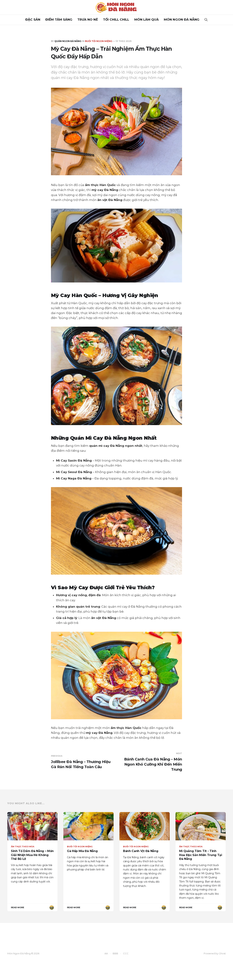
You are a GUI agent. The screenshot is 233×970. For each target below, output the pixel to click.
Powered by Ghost (215, 953)
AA (106, 953)
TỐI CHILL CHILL (116, 19)
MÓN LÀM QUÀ (146, 19)
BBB (115, 953)
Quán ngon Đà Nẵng (67, 41)
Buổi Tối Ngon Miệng (98, 41)
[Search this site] (206, 19)
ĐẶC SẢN (32, 19)
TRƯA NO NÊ (87, 19)
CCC (126, 953)
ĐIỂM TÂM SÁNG (58, 19)
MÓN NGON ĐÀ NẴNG (181, 19)
